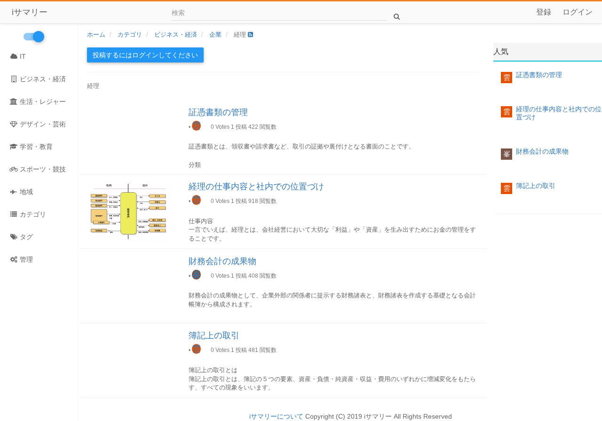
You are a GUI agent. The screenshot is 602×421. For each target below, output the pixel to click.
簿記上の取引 (214, 335)
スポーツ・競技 (42, 169)
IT (22, 56)
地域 (25, 191)
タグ (25, 237)
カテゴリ (32, 214)
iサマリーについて (276, 416)
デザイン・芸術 (42, 124)
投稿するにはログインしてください (145, 55)
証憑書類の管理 (218, 112)
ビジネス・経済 (42, 79)
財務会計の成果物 (222, 261)
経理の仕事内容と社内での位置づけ (256, 186)
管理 (25, 259)
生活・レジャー (42, 101)
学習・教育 (35, 146)
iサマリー (30, 12)
